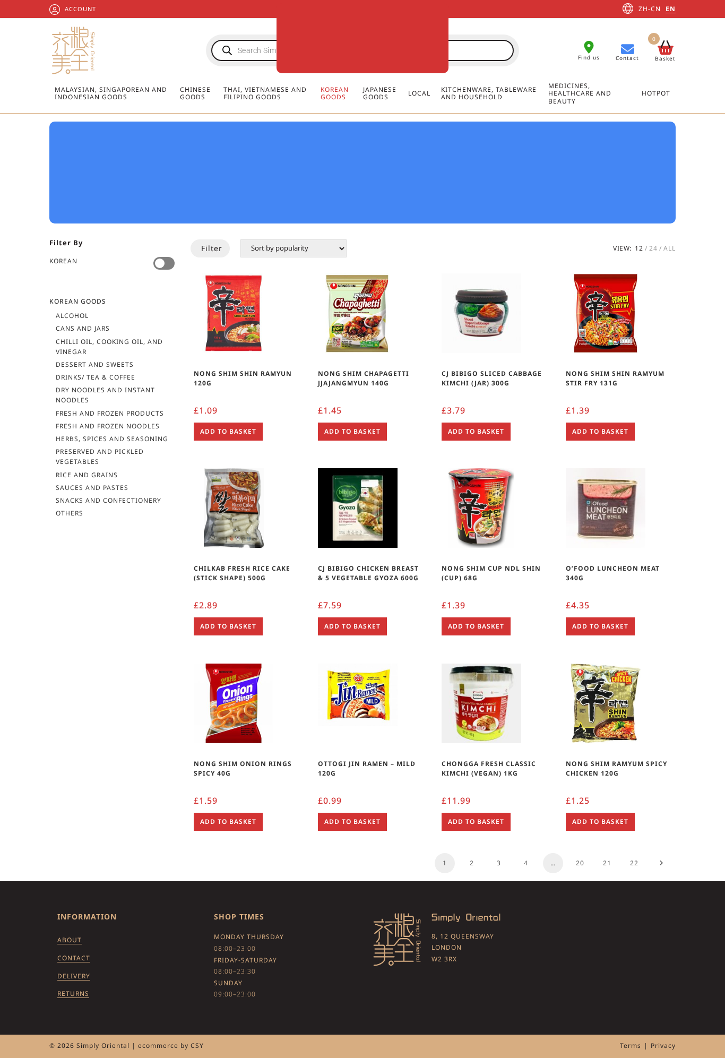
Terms (630, 1045)
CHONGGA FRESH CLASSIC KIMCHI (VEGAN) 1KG (489, 768)
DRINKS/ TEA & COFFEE (95, 377)
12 (639, 248)
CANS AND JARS (83, 328)
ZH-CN (649, 8)
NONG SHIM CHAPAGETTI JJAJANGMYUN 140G (363, 378)
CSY (197, 1045)
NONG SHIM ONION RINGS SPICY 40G (243, 768)
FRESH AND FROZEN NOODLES (108, 426)
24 (653, 248)
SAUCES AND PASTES (92, 487)
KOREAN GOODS (77, 301)
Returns (73, 993)
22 (634, 862)
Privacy (663, 1045)
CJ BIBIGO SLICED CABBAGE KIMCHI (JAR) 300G (492, 378)
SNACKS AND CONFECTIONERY (108, 500)
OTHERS (69, 513)
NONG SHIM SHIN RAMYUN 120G (243, 378)
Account (80, 9)
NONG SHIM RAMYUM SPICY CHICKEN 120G (616, 768)
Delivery (73, 975)
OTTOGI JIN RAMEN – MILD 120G (367, 768)
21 (607, 862)
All (669, 248)
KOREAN (63, 261)
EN (671, 8)
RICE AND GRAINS (87, 474)
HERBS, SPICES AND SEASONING (112, 438)
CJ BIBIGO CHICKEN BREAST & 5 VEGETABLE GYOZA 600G (368, 573)
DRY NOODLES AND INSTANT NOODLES (105, 395)
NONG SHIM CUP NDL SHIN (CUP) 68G (491, 573)
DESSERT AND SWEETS (95, 364)
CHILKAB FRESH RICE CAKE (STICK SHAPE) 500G (242, 573)
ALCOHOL (72, 315)
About (69, 939)
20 (580, 862)
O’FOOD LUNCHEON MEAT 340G (613, 573)
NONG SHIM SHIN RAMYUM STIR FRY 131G (615, 378)
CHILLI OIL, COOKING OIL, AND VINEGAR (109, 346)
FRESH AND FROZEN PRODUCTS (110, 413)
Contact (73, 957)
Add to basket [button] (228, 431)
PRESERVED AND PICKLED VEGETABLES (100, 456)
